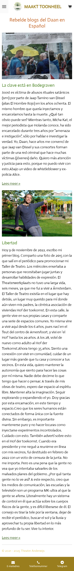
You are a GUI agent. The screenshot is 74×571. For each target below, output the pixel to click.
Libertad (9, 243)
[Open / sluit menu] (4, 6)
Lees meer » (11, 183)
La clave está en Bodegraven (28, 85)
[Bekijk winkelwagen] (70, 6)
